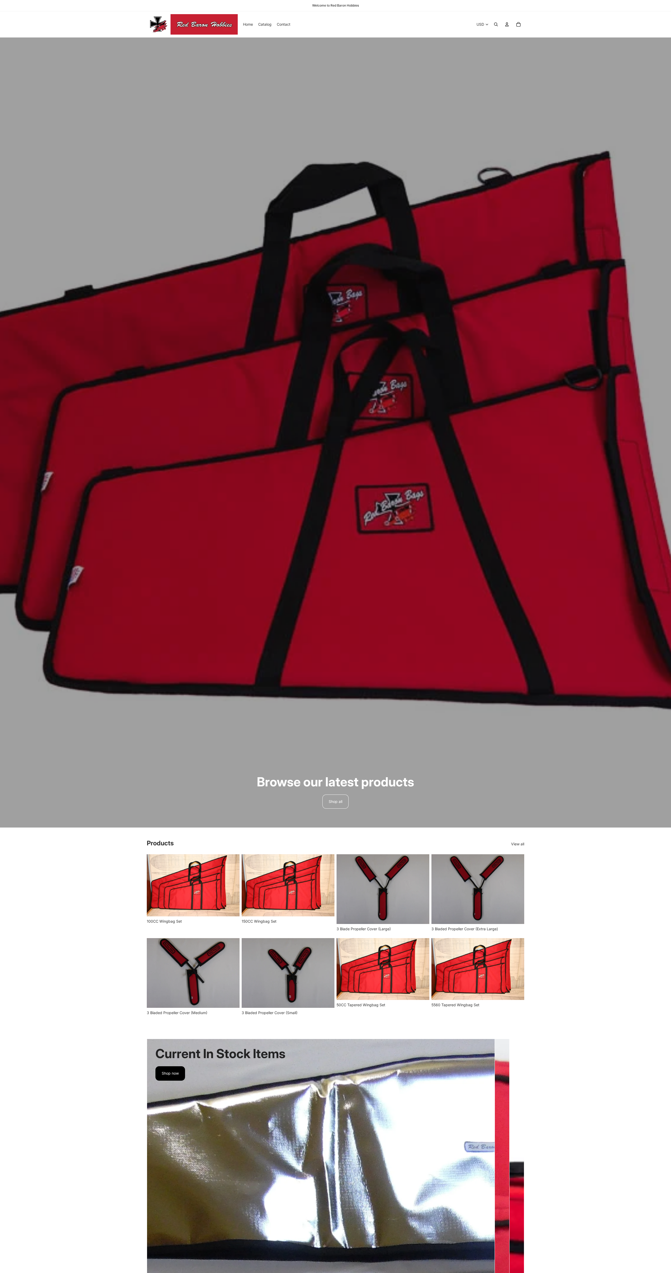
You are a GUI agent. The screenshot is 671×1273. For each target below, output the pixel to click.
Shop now (170, 1073)
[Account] (507, 24)
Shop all (335, 801)
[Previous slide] (155, 885)
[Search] (496, 24)
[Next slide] (232, 885)
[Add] (231, 908)
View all (517, 844)
